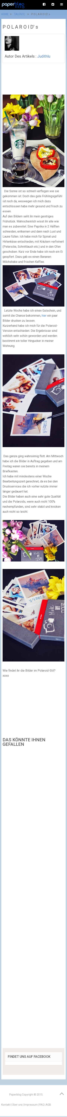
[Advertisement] (33, 898)
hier (44, 315)
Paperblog (15, 1094)
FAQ (41, 1104)
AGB (48, 1104)
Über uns (17, 1104)
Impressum (31, 1104)
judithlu (43, 56)
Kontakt (5, 1104)
